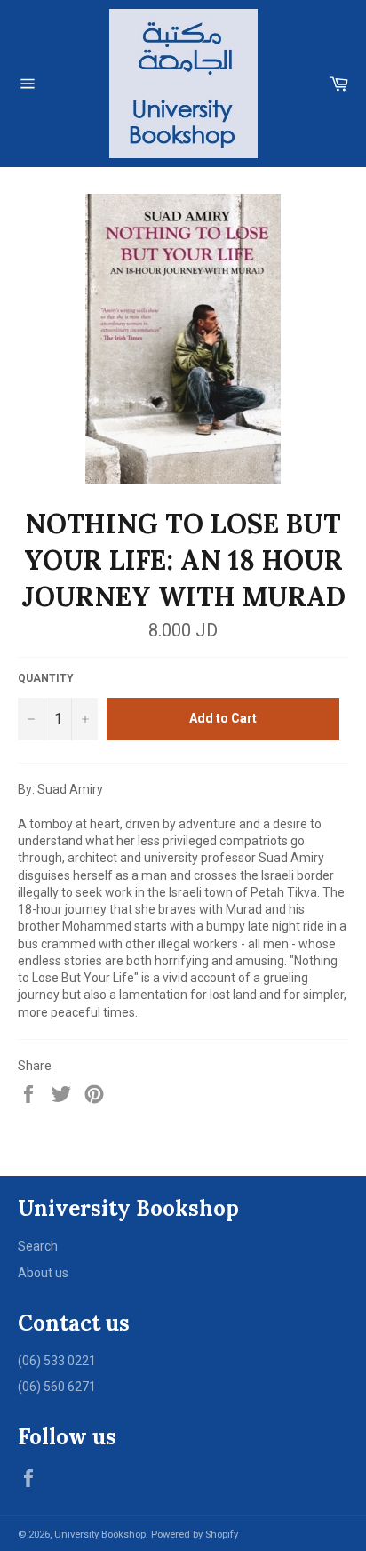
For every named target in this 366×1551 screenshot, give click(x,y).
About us (43, 1273)
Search (38, 1246)
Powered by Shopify (194, 1534)
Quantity (46, 678)
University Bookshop (100, 1534)
